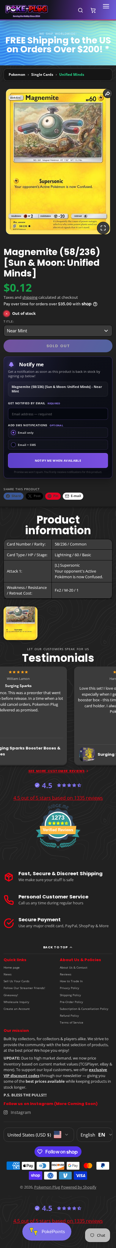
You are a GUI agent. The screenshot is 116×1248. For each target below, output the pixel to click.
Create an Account (17, 1009)
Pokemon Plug (47, 1187)
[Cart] (93, 10)
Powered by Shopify (78, 1187)
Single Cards (42, 74)
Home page (12, 967)
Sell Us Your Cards (16, 981)
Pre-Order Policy (71, 1002)
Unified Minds (71, 74)
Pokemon (17, 74)
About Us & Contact (73, 967)
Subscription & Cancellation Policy (84, 1009)
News (8, 974)
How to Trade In (71, 981)
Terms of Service (71, 1022)
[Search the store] (80, 10)
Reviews (65, 974)
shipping (29, 297)
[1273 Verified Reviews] (58, 849)
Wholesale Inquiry (16, 1002)
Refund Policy (69, 1015)
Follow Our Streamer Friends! (24, 988)
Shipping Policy (70, 995)
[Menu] (106, 10)
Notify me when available (58, 460)
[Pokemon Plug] (37, 10)
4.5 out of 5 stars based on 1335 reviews (58, 798)
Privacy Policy (69, 988)
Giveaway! (11, 995)
